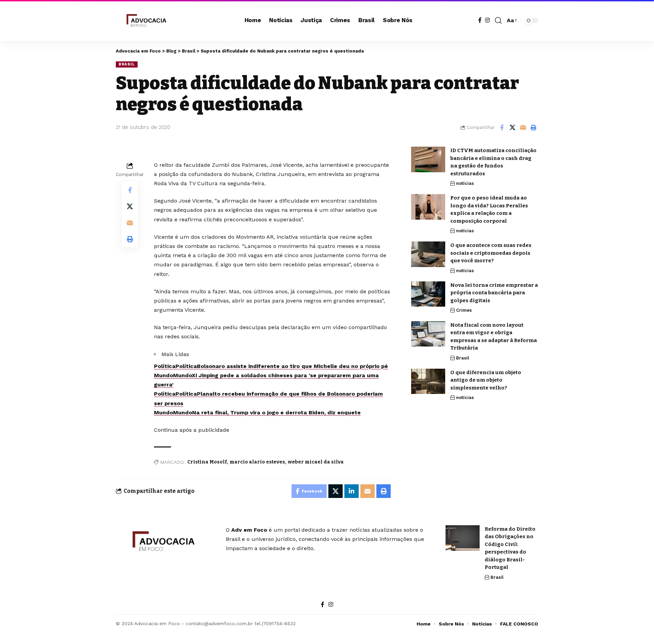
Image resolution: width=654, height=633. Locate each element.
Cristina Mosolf (207, 462)
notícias (465, 183)
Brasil (127, 64)
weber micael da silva (316, 462)
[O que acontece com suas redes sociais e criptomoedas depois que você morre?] (428, 254)
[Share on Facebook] (502, 127)
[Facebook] (480, 20)
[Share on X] (512, 127)
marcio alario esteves (257, 462)
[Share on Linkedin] (351, 491)
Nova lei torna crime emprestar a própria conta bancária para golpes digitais (494, 292)
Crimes (464, 310)
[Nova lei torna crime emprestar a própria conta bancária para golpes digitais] (428, 294)
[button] (498, 20)
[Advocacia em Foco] (145, 20)
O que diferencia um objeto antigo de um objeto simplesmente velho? (485, 380)
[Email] (523, 127)
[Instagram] (487, 20)
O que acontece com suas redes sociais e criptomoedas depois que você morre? (490, 253)
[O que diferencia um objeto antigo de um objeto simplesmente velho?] (428, 381)
